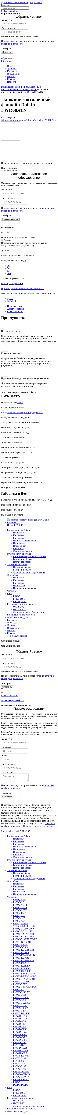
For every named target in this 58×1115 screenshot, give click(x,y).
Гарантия (12, 79)
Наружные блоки (22, 562)
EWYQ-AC (19, 915)
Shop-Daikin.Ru (9, 831)
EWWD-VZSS (20, 1047)
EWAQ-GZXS (20, 907)
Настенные (18, 532)
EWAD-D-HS (19, 995)
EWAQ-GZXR (20, 910)
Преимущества (14, 306)
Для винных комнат (23, 551)
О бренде (12, 622)
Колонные (18, 548)
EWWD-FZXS (20, 1029)
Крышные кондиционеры (20, 604)
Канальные (18, 538)
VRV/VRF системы (17, 564)
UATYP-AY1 (19, 609)
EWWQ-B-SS (20, 1034)
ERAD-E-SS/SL (21, 1079)
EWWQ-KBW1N (21, 1074)
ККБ (9, 593)
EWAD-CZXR (20, 984)
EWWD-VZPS (20, 1053)
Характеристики (15, 309)
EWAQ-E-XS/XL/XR (23, 928)
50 (8, 268)
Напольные (19, 543)
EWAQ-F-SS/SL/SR (23, 931)
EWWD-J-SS (19, 1026)
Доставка (12, 68)
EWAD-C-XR (20, 1005)
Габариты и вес (15, 311)
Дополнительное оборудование (29, 572)
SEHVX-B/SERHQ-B (24, 926)
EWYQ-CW (19, 920)
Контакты (12, 71)
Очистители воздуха (17, 617)
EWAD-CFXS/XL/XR (24, 979)
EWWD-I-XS (19, 1024)
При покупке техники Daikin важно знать (22, 288)
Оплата (11, 66)
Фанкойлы (26, 87)
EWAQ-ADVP (20, 905)
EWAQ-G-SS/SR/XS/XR (25, 939)
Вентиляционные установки (21, 614)
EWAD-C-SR (19, 1000)
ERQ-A (17, 596)
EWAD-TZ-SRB (21, 952)
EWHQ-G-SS (19, 1045)
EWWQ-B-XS (20, 1037)
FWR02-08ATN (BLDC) (26, 89)
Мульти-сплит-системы (19, 554)
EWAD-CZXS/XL (22, 981)
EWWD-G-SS (20, 1016)
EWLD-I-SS (19, 1063)
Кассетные (18, 535)
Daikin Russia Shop (10, 87)
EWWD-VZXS (20, 1050)
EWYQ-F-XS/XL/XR (23, 936)
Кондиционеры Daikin (18, 530)
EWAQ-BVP (19, 899)
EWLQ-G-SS (19, 1066)
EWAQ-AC (18, 902)
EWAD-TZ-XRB (21, 958)
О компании (13, 74)
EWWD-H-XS (20, 1032)
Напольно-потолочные (24, 540)
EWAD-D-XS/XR (21, 992)
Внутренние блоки (22, 559)
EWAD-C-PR (19, 1010)
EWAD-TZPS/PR (21, 971)
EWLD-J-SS (19, 1061)
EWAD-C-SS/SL (21, 997)
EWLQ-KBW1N (21, 1077)
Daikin (20, 402)
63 (8, 271)
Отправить (7, 52)
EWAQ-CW (19, 918)
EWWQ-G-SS (20, 1040)
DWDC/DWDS (20, 1085)
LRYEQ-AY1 (19, 601)
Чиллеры (11, 591)
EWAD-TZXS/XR (22, 968)
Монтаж (11, 76)
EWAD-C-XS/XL (21, 1003)
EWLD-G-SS (19, 1058)
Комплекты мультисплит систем (29, 556)
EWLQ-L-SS (19, 1069)
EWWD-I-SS (19, 1021)
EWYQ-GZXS (20, 944)
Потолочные (19, 546)
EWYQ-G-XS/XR (22, 942)
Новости (11, 82)
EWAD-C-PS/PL (21, 1008)
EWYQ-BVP (19, 913)
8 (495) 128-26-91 (9, 11)
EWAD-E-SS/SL (21, 947)
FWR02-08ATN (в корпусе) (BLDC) (25, 412)
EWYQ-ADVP (20, 923)
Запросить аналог (10, 219)
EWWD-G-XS (20, 1018)
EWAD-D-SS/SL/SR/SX (25, 987)
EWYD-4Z (18, 989)
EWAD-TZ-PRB (21, 963)
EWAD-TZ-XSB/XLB (24, 955)
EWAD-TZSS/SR (21, 965)
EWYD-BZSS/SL (21, 1013)
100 (9, 273)
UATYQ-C (18, 606)
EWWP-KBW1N (21, 1055)
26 (8, 265)
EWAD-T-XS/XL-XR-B (24, 976)
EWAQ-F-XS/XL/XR (23, 934)
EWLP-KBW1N (21, 1071)
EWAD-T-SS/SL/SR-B (24, 973)
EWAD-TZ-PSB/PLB (23, 960)
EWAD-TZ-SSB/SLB (23, 950)
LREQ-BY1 (19, 599)
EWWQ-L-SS (19, 1042)
